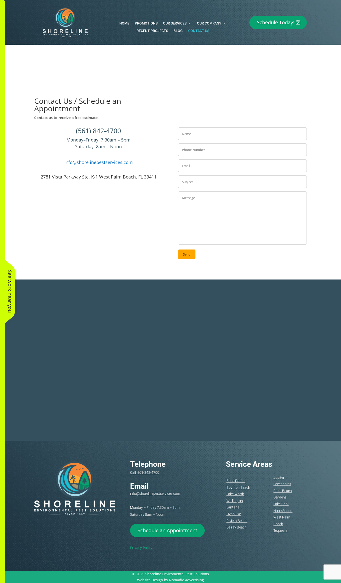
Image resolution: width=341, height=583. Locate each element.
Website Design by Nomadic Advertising (170, 580)
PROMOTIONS (146, 23)
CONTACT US (198, 31)
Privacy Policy (141, 547)
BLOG (178, 31)
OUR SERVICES (174, 23)
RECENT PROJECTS (152, 31)
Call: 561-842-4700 (144, 472)
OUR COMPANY (209, 23)
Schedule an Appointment (167, 530)
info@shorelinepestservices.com (98, 162)
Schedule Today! (275, 22)
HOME (124, 23)
